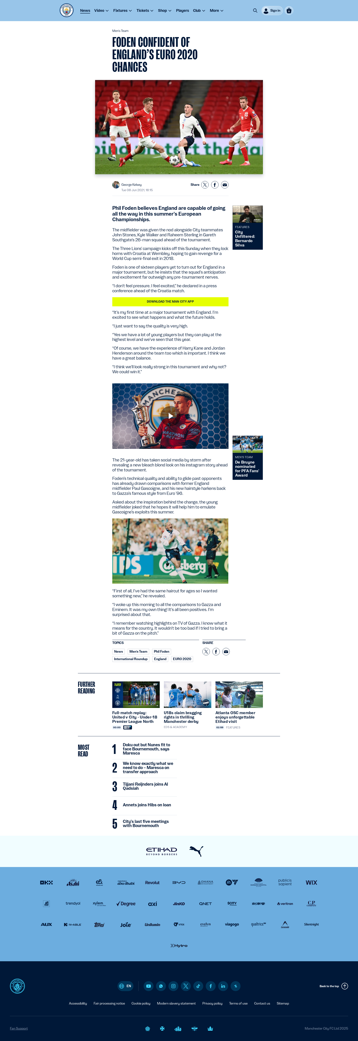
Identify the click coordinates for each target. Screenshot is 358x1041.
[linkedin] (223, 986)
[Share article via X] (205, 184)
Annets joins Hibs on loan (147, 805)
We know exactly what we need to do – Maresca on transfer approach (148, 768)
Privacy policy (212, 1003)
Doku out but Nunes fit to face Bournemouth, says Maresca (146, 749)
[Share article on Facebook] (215, 184)
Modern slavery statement (176, 1003)
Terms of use (238, 1003)
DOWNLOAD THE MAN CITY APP (170, 301)
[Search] (255, 10)
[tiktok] (198, 986)
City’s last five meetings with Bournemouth (146, 824)
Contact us (262, 1003)
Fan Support (19, 1028)
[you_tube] (148, 986)
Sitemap (283, 1003)
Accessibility (78, 1003)
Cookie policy (141, 1003)
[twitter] (185, 986)
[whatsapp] (161, 986)
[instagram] (173, 986)
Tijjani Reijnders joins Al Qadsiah (145, 786)
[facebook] (211, 986)
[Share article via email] (225, 184)
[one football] (235, 986)
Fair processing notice (109, 1003)
